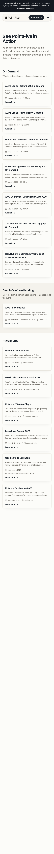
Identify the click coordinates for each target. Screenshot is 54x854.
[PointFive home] (12, 17)
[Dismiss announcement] (51, 6)
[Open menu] (47, 17)
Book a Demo (36, 17)
